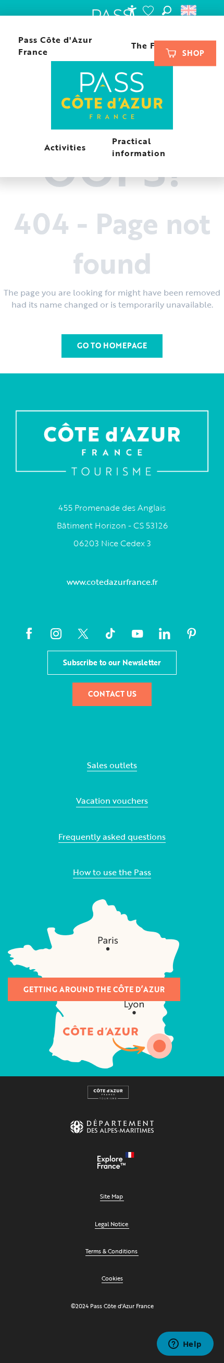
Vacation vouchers (112, 801)
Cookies (112, 1278)
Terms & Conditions (111, 1251)
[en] (189, 10)
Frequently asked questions (112, 837)
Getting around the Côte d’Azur (94, 989)
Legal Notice (111, 1223)
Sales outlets (112, 765)
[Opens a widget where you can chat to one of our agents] (185, 1345)
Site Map (111, 1196)
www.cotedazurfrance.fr (112, 581)
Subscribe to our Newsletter (112, 662)
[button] (167, 10)
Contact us (112, 693)
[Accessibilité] (132, 10)
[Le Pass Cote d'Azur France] (112, 96)
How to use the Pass (112, 872)
